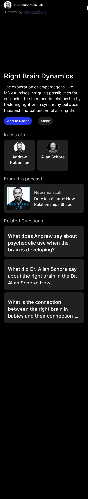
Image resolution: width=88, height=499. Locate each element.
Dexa (16, 5)
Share (45, 121)
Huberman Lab (32, 5)
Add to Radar (18, 121)
